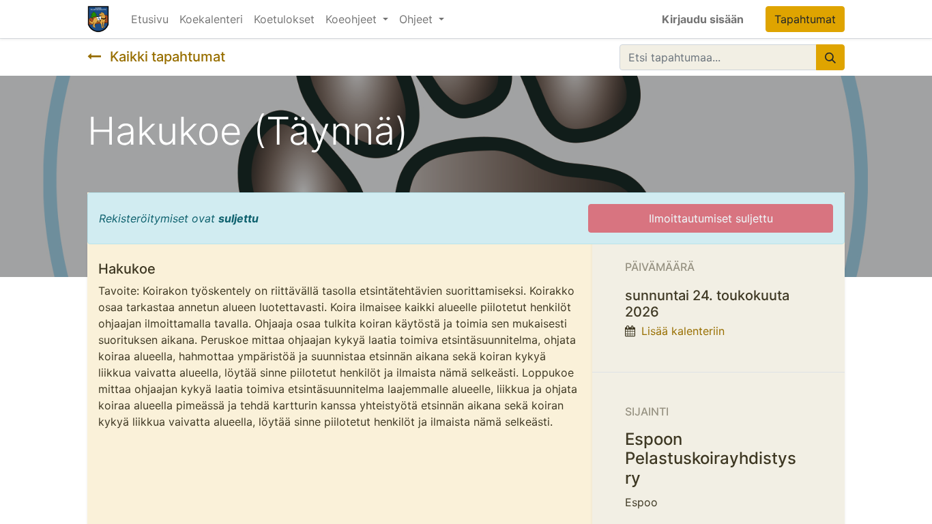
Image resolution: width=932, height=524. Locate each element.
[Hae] (830, 57)
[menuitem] (150, 19)
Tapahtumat (805, 19)
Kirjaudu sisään (703, 19)
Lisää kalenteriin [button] (683, 331)
